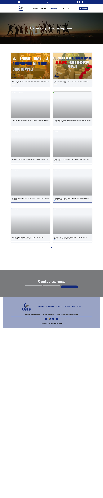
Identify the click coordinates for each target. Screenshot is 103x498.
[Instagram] (80, 2)
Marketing (35, 8)
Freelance (43, 8)
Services (62, 8)
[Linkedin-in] (57, 319)
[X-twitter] (53, 319)
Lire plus (13, 121)
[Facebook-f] (46, 319)
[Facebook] (77, 2)
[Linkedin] (82, 2)
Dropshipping (53, 8)
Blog (69, 8)
